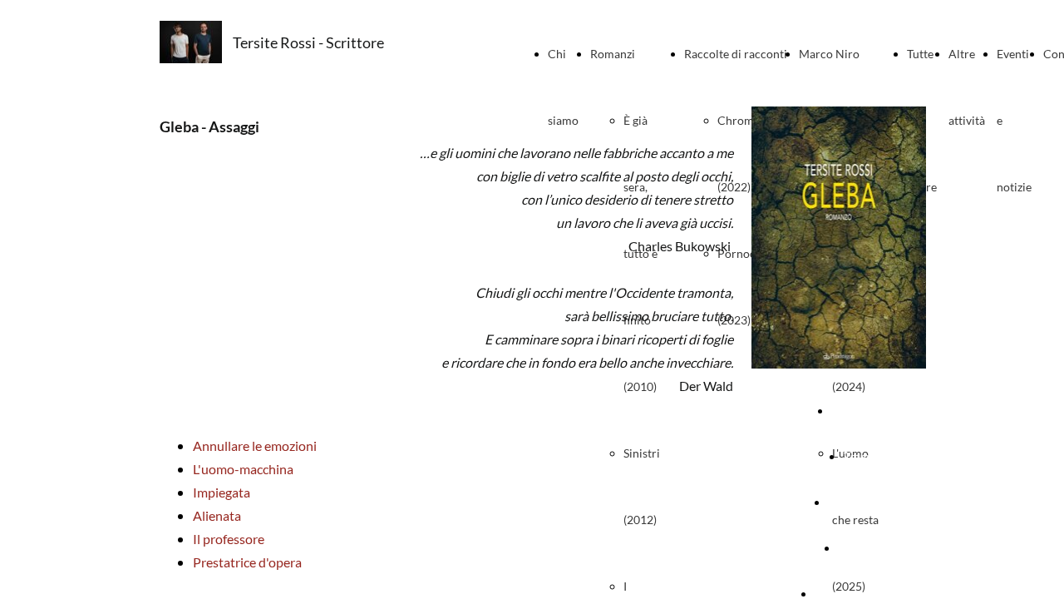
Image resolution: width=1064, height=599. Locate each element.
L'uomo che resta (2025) (855, 519)
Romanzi (612, 54)
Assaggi (858, 548)
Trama (859, 456)
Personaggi (857, 502)
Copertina (857, 410)
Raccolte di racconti (735, 54)
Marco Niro (829, 54)
